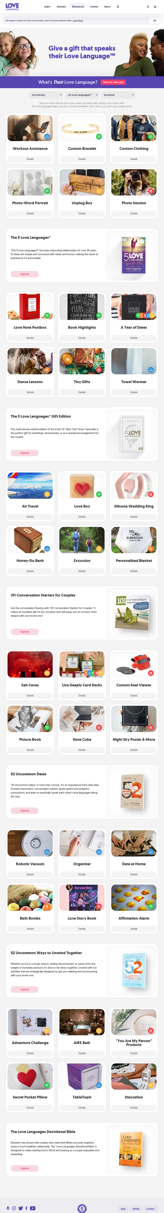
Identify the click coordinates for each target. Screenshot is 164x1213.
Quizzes (61, 6)
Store (107, 6)
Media (136, 1208)
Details (30, 159)
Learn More (78, 20)
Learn (47, 6)
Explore (24, 274)
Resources (78, 6)
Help (123, 1208)
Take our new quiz (113, 82)
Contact (150, 1208)
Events (94, 6)
